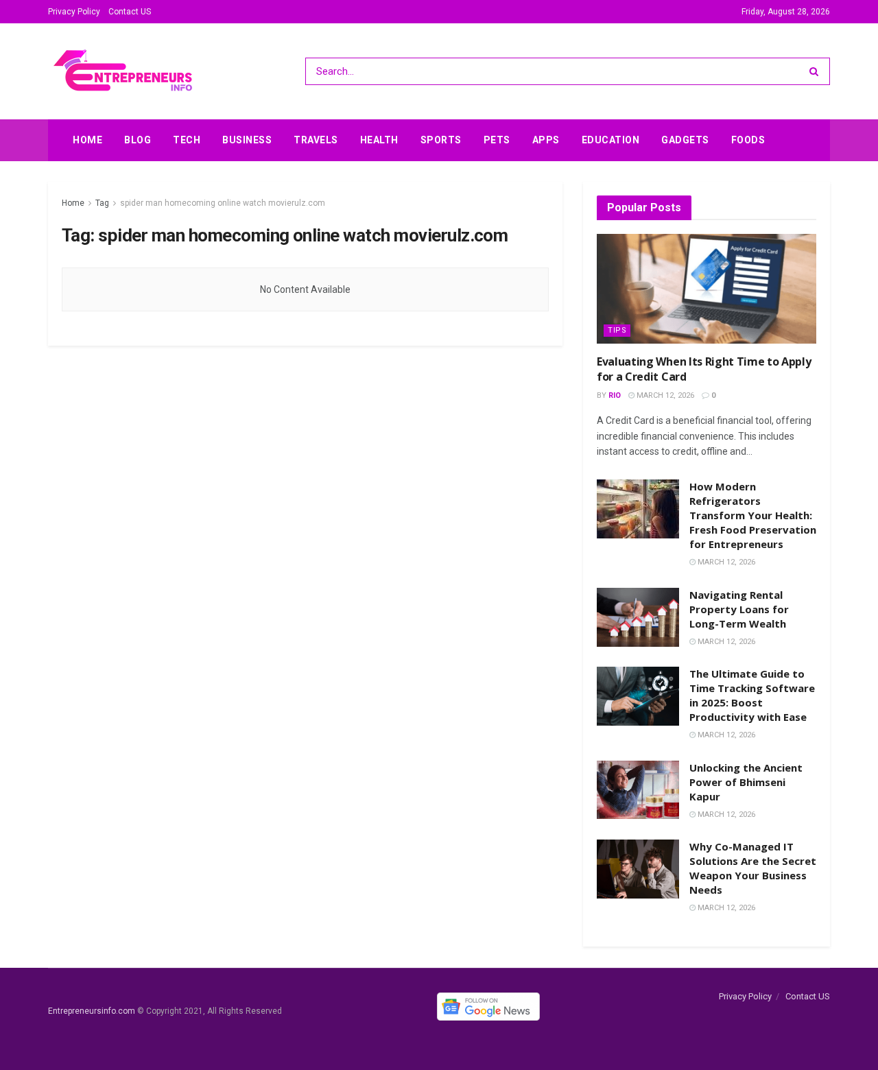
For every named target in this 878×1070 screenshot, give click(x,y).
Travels (316, 139)
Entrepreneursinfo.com (91, 1011)
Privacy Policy (74, 11)
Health (379, 139)
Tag (102, 203)
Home (87, 139)
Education (611, 139)
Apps (546, 139)
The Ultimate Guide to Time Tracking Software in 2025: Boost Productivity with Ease (752, 695)
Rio (614, 395)
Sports (441, 139)
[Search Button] (817, 71)
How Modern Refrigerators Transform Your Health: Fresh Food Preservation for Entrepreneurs (752, 515)
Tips (617, 330)
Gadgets (685, 139)
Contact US (129, 11)
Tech (186, 139)
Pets (497, 139)
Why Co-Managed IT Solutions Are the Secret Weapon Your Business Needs (752, 868)
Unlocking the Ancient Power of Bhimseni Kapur (746, 782)
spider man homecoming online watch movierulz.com (222, 203)
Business (247, 139)
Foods (748, 139)
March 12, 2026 (664, 395)
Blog (137, 139)
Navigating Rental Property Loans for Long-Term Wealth (739, 609)
